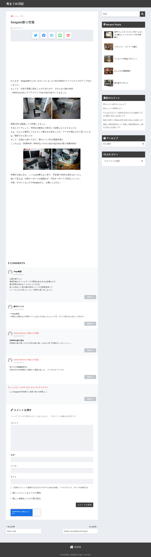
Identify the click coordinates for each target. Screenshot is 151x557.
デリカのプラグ (109, 113)
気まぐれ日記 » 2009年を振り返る (21, 387)
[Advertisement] (52, 60)
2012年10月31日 (41, 387)
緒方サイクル (117, 104)
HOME (77, 547)
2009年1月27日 (19, 274)
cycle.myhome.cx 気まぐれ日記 (26, 333)
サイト (14, 477)
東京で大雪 (107, 120)
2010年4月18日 (19, 362)
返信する (90, 297)
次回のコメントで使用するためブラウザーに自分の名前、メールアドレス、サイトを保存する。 (52, 487)
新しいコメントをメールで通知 (27, 493)
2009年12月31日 (19, 336)
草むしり (106, 104)
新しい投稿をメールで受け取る (27, 498)
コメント (15, 423)
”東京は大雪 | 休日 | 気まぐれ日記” (126, 120)
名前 (13, 455)
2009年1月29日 (19, 309)
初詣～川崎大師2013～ (111, 124)
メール (14, 466)
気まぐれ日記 (15, 3)
